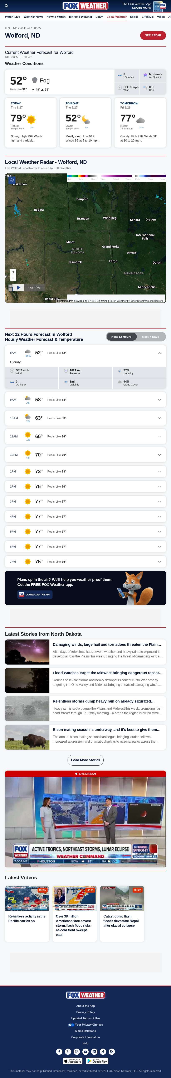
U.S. (8, 28)
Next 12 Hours (121, 336)
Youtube (85, 1052)
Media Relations (85, 1031)
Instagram (77, 1052)
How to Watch (56, 16)
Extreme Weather (80, 16)
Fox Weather (85, 6)
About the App (85, 1005)
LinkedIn (94, 1052)
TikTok (103, 1052)
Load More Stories (85, 760)
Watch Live (12, 16)
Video (161, 16)
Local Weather (117, 16)
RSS (112, 1052)
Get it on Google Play (97, 1061)
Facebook (59, 1052)
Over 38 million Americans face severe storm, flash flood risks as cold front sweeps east (73, 925)
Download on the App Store (73, 1061)
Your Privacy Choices (89, 1024)
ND (15, 28)
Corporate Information (85, 1037)
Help (85, 1043)
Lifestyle (148, 16)
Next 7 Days (150, 336)
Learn (99, 16)
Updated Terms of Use (85, 1018)
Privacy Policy (85, 1012)
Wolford (25, 28)
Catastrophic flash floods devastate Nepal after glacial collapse (121, 921)
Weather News (33, 16)
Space (134, 16)
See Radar (153, 35)
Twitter (68, 1052)
